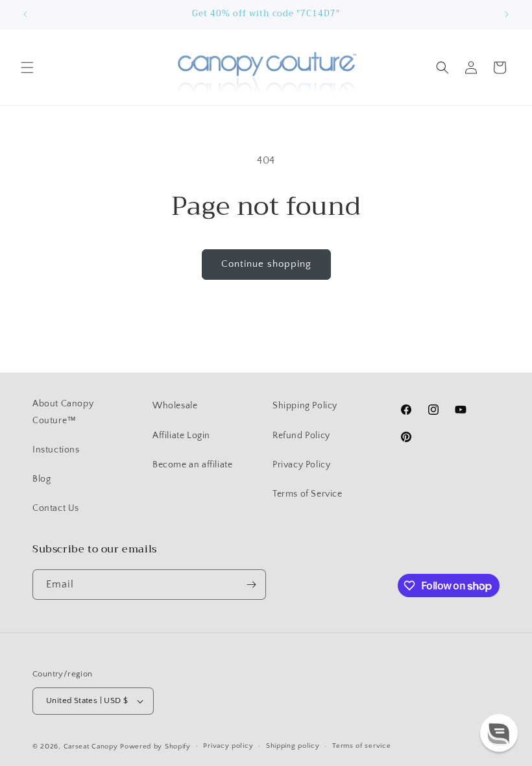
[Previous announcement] (25, 14)
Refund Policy (301, 435)
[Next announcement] (506, 14)
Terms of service (361, 746)
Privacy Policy (301, 465)
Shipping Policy (304, 406)
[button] (27, 67)
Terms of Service (307, 494)
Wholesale (174, 406)
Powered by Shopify (155, 746)
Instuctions (56, 450)
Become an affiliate (192, 465)
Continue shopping (266, 263)
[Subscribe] (251, 584)
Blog (41, 479)
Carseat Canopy (91, 746)
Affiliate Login (181, 435)
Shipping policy (293, 746)
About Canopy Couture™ (62, 412)
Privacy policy (228, 746)
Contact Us (55, 508)
